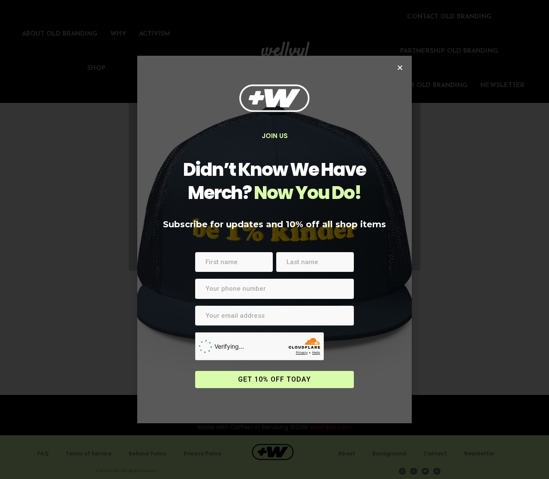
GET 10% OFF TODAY (274, 379)
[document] (274, 239)
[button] (400, 67)
